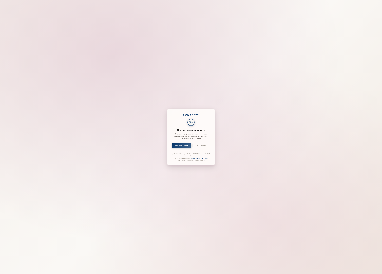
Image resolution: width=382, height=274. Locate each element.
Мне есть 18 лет (181, 146)
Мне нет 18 (201, 146)
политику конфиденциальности (199, 158)
